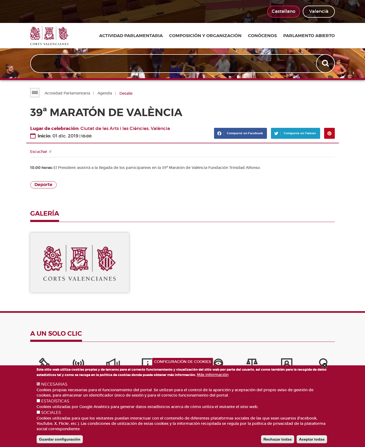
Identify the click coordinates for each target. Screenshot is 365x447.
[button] (79, 263)
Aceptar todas (312, 439)
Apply (326, 63)
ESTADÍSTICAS (55, 401)
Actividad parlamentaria (131, 35)
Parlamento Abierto (309, 35)
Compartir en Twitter (299, 133)
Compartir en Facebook (244, 133)
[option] (79, 263)
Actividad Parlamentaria (67, 93)
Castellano (284, 11)
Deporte (43, 184)
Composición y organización (205, 35)
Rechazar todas (277, 439)
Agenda (105, 93)
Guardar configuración (59, 439)
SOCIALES (51, 412)
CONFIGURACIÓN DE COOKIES (182, 361)
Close (324, 365)
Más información (212, 374)
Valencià (318, 11)
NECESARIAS (54, 384)
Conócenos (262, 35)
